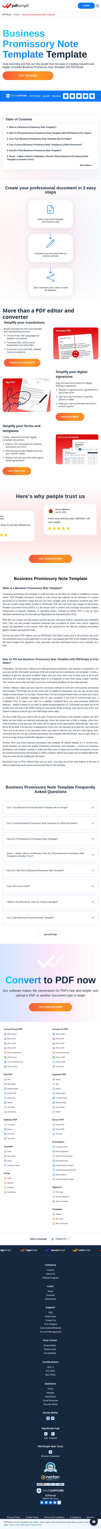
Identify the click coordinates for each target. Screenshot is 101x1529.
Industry (50, 1393)
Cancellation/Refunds (50, 1328)
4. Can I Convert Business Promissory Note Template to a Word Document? (44, 145)
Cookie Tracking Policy (33, 1525)
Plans (50, 1389)
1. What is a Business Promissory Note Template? (31, 127)
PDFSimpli (6, 14)
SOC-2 (50, 1367)
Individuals (50, 1397)
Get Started (28, 75)
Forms (16, 14)
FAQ (50, 1312)
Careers (50, 1270)
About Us (50, 1274)
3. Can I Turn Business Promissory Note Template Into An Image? (39, 139)
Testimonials (50, 1349)
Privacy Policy (13, 1517)
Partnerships (50, 1345)
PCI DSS (50, 1371)
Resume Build (50, 1404)
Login (86, 5)
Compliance (75, 1517)
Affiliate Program (50, 1278)
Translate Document (22, 363)
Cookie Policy (32, 1517)
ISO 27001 (50, 1375)
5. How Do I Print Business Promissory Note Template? (34, 150)
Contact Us (50, 1320)
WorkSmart (50, 1299)
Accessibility (50, 1353)
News (50, 1291)
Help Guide (50, 1316)
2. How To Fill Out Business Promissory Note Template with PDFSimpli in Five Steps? (49, 133)
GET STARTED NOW (50, 558)
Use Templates (17, 471)
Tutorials (50, 1295)
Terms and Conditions (54, 1517)
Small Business (50, 1400)
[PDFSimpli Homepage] (15, 5)
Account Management (50, 1332)
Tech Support (50, 1324)
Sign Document (70, 417)
